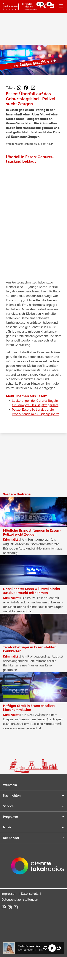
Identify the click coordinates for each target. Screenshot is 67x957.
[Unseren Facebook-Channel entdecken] (9, 907)
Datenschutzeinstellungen (19, 899)
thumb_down (45, 948)
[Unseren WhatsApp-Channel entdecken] (3, 907)
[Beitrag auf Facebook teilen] (26, 88)
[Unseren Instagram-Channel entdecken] (15, 907)
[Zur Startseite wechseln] (11, 6)
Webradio (10, 785)
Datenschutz (30, 893)
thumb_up (59, 948)
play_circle (52, 948)
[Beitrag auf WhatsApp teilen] (19, 88)
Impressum (9, 893)
